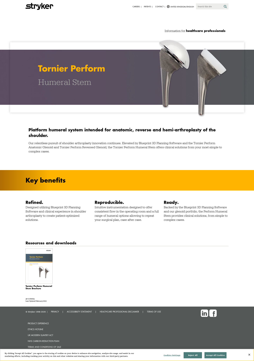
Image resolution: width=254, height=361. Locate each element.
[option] (127, 77)
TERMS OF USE (154, 311)
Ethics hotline (35, 329)
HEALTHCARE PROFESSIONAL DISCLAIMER (119, 311)
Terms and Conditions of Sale (44, 347)
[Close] (249, 354)
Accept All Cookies (215, 355)
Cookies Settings (172, 355)
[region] (127, 355)
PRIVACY (55, 311)
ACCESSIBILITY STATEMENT (79, 311)
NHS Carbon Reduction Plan (43, 341)
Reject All (193, 355)
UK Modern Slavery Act (40, 335)
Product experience (38, 323)
